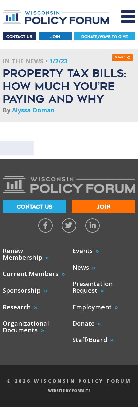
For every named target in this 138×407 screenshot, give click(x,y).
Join (55, 36)
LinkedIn (92, 225)
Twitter (69, 225)
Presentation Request (92, 286)
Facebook (45, 225)
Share (121, 57)
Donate (83, 323)
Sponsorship (22, 290)
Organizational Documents (26, 326)
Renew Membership (22, 253)
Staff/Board (89, 339)
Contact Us (19, 36)
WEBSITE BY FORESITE (69, 390)
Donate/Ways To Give (104, 36)
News (80, 267)
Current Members (30, 273)
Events (82, 250)
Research (17, 306)
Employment (92, 306)
